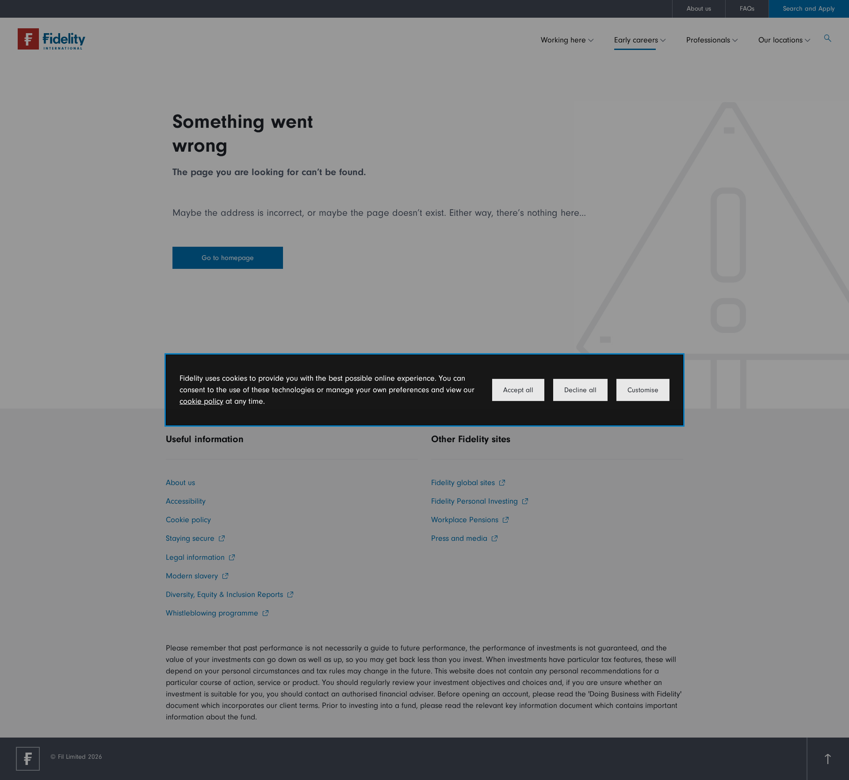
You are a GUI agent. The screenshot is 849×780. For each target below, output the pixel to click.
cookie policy (201, 401)
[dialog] (424, 390)
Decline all (580, 390)
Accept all (518, 390)
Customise (642, 390)
